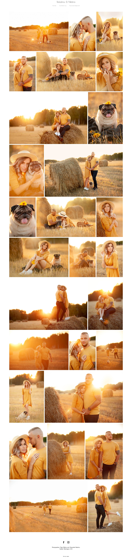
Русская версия (74, 5)
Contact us (62, 5)
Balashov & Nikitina (66, 2)
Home (54, 5)
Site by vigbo (66, 556)
